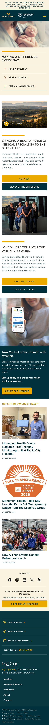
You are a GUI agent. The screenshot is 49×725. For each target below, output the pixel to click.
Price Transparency (33, 716)
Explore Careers (24, 281)
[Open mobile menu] (44, 16)
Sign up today (9, 669)
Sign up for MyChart (17, 391)
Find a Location (18, 77)
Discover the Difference (24, 187)
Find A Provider (18, 69)
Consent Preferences (32, 719)
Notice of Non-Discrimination (12, 716)
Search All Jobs (24, 289)
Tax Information (8, 722)
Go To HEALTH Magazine (24, 604)
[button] (13, 123)
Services (24, 179)
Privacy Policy (23, 713)
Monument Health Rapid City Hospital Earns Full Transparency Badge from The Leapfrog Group (24, 504)
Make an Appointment (22, 86)
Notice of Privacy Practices (12, 719)
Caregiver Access (8, 713)
